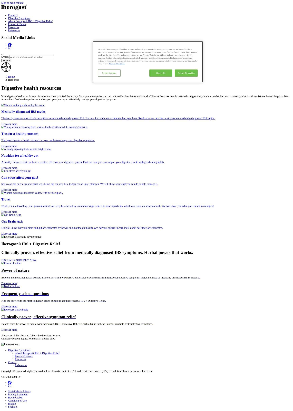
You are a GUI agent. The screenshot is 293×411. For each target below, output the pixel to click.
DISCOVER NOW (12, 260)
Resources (13, 27)
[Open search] (2, 54)
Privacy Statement (17, 394)
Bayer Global (15, 397)
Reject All (160, 73)
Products (12, 15)
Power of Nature (17, 24)
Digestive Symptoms (19, 18)
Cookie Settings (109, 73)
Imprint (12, 403)
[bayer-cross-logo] (6, 70)
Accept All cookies (186, 73)
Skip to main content (12, 2)
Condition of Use (17, 400)
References (14, 30)
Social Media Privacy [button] (19, 391)
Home (11, 76)
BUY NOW (29, 260)
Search (5, 56)
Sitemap (12, 406)
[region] (148, 62)
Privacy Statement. (117, 64)
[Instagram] (9, 47)
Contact (12, 362)
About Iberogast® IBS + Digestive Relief (30, 21)
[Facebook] (10, 44)
